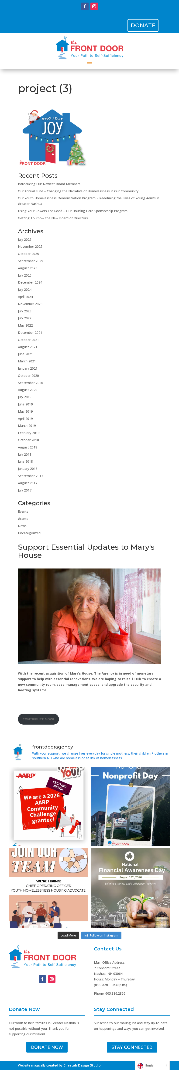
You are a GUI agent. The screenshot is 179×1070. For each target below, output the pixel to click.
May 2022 (25, 325)
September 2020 (30, 383)
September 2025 (30, 261)
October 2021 (28, 340)
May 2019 (25, 411)
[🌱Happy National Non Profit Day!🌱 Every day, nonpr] (130, 806)
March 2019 (27, 425)
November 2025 (30, 246)
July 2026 (24, 239)
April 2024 (25, 296)
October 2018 (28, 440)
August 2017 (27, 483)
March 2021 (27, 361)
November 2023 (30, 304)
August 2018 (27, 447)
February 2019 (29, 433)
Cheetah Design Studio (82, 1065)
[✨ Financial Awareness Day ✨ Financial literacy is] (130, 888)
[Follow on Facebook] (85, 6)
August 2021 (27, 347)
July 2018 (24, 454)
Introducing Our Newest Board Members (49, 184)
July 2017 (24, 490)
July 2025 (24, 275)
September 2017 (30, 476)
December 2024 (30, 282)
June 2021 (25, 354)
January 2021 (28, 368)
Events (23, 511)
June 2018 (25, 461)
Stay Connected (131, 1047)
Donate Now (47, 1047)
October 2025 (28, 253)
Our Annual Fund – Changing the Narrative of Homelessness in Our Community (78, 191)
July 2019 (24, 397)
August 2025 (27, 268)
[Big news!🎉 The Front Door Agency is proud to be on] (48, 806)
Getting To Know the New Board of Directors (53, 218)
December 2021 (30, 332)
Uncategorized (29, 533)
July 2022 (24, 318)
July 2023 (24, 311)
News (22, 526)
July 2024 (24, 289)
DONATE (143, 25)
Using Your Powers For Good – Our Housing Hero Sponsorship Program (72, 211)
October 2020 (28, 375)
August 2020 (27, 390)
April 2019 (25, 418)
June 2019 (25, 404)
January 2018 (28, 468)
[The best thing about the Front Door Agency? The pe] (48, 888)
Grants (23, 518)
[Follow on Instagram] (94, 6)
